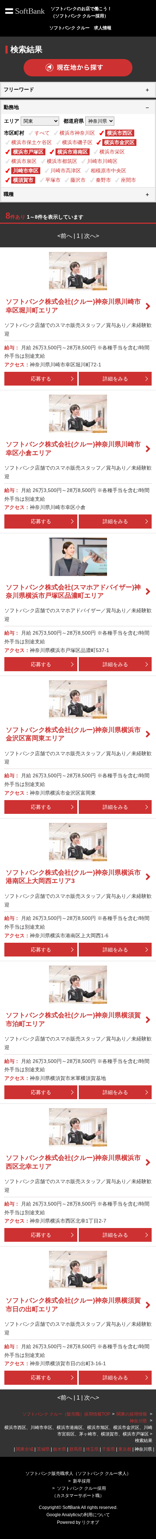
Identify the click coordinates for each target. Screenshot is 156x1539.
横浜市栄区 (112, 152)
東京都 (124, 1449)
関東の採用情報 (132, 1414)
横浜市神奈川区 (77, 133)
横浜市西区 (119, 133)
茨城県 (43, 1449)
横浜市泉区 (24, 161)
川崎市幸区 (25, 170)
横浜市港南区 (72, 152)
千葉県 (108, 1449)
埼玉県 (92, 1449)
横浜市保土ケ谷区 (31, 142)
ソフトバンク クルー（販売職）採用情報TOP (66, 1414)
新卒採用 (81, 1481)
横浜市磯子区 (77, 142)
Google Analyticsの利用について (78, 1514)
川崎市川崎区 (102, 161)
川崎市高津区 (65, 170)
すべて (42, 133)
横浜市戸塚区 (28, 152)
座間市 (128, 180)
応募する (41, 379)
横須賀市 (23, 180)
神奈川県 (138, 1421)
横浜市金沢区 (119, 142)
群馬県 (75, 1449)
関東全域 (24, 1449)
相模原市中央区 (108, 170)
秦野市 (103, 180)
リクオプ (90, 1522)
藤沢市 (78, 180)
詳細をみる (115, 379)
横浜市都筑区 (62, 161)
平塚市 (53, 180)
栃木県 (59, 1449)
